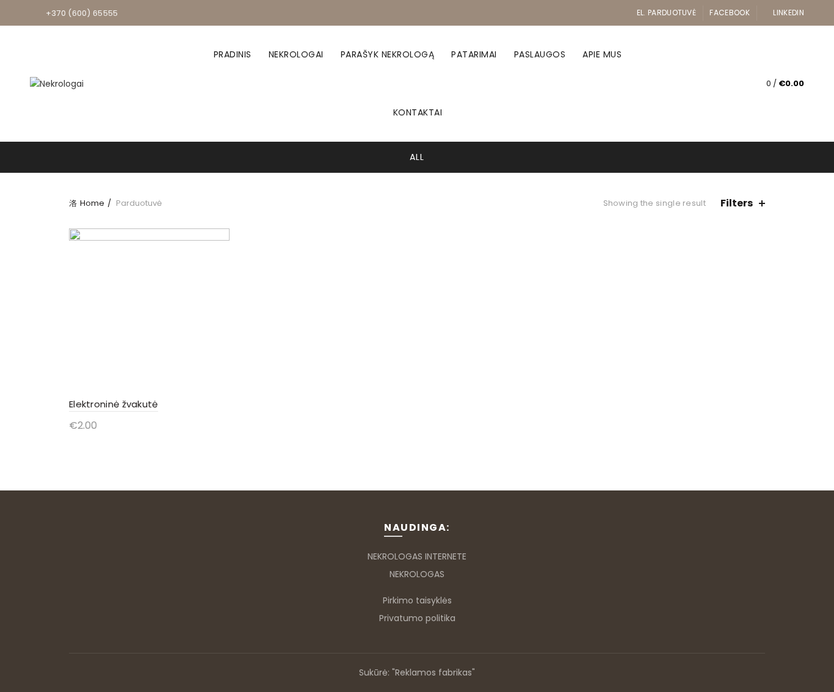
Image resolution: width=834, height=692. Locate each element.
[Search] (727, 84)
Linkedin (788, 12)
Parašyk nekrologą (388, 54)
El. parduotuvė (666, 12)
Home (92, 203)
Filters (736, 203)
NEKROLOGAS (417, 574)
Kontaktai (418, 112)
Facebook (729, 12)
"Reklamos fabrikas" (433, 672)
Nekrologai (296, 54)
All (417, 157)
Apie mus (602, 54)
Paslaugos (540, 54)
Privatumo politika (417, 618)
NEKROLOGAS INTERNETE (417, 556)
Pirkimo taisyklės (417, 600)
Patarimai (474, 54)
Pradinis (233, 54)
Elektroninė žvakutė (113, 404)
